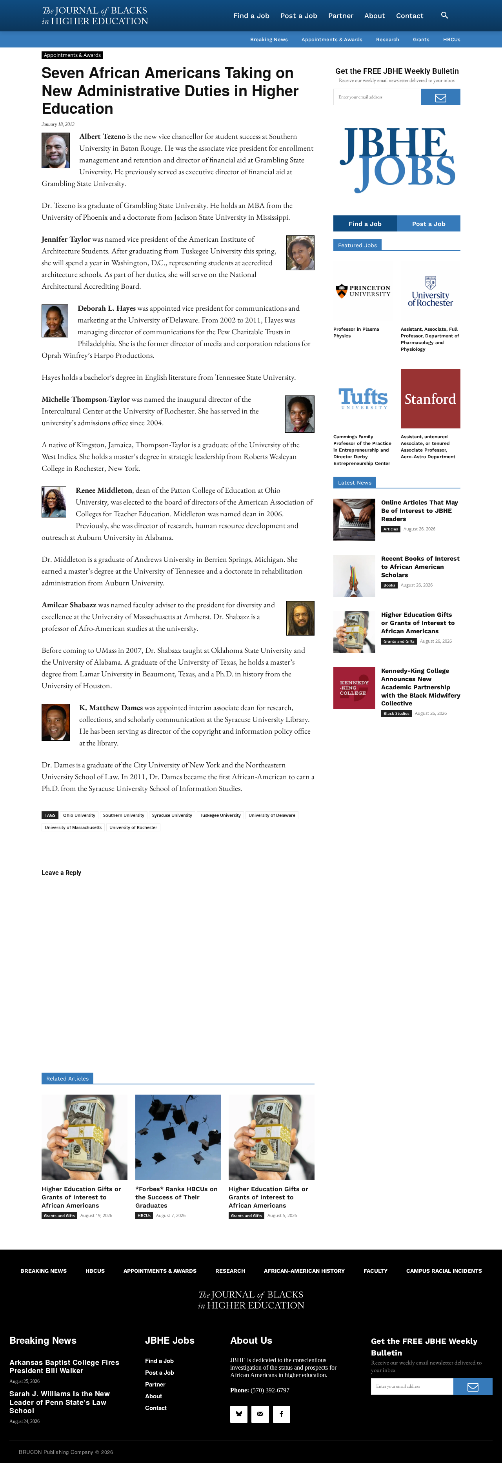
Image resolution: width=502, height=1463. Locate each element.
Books (389, 585)
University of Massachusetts (73, 827)
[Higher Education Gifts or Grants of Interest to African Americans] (84, 1138)
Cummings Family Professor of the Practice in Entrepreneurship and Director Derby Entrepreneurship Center (362, 450)
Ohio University (79, 815)
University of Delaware (272, 815)
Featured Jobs (357, 245)
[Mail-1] (260, 1414)
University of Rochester (133, 827)
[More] (238, 843)
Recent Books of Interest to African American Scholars (420, 567)
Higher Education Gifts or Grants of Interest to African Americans (81, 1197)
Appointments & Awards (72, 54)
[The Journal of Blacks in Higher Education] (95, 15)
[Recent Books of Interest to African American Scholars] (354, 576)
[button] (444, 15)
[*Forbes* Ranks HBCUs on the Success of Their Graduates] (178, 1138)
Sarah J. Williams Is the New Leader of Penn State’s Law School (59, 1402)
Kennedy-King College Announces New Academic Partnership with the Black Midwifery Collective (420, 687)
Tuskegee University (220, 815)
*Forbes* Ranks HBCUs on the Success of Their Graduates (176, 1197)
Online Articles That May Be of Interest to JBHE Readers (419, 511)
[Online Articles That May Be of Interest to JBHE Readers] (354, 520)
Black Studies (396, 713)
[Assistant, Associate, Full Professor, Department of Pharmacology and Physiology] (430, 291)
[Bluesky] (238, 1414)
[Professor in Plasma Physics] (363, 291)
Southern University (123, 815)
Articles (391, 529)
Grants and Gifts (59, 1215)
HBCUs (144, 1215)
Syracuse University (172, 815)
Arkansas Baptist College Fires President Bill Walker (64, 1366)
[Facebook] (281, 1414)
